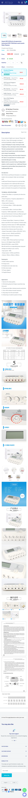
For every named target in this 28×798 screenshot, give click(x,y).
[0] (25, 2)
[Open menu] (2, 2)
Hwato (3, 50)
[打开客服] (24, 794)
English (5, 782)
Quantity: (4, 62)
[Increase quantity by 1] (17, 62)
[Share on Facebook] (16, 125)
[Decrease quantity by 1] (9, 62)
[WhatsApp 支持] (24, 790)
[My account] (22, 2)
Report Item (23, 132)
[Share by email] (25, 125)
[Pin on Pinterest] (19, 125)
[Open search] (19, 2)
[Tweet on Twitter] (22, 125)
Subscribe (6, 775)
